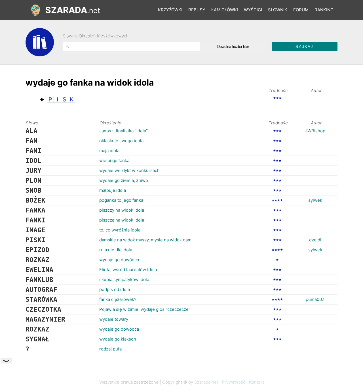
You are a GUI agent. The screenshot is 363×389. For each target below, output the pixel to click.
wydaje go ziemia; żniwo (123, 180)
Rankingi (325, 9)
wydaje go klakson (117, 339)
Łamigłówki (224, 9)
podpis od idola (114, 289)
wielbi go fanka (114, 160)
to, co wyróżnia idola (119, 230)
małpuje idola (112, 190)
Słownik (277, 9)
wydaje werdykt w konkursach (129, 170)
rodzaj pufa (110, 349)
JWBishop (315, 130)
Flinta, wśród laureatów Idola (128, 269)
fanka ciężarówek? (117, 299)
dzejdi (315, 240)
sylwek (315, 200)
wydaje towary (113, 319)
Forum (301, 9)
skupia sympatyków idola (124, 279)
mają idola (109, 150)
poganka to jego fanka (121, 200)
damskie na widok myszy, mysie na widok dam (145, 240)
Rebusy (196, 9)
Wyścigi (253, 9)
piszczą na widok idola (121, 220)
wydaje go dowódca (119, 259)
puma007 (315, 299)
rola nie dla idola (115, 249)
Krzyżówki (170, 9)
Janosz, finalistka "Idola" (123, 130)
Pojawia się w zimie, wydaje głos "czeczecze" (144, 309)
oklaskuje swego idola (121, 140)
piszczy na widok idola (121, 210)
